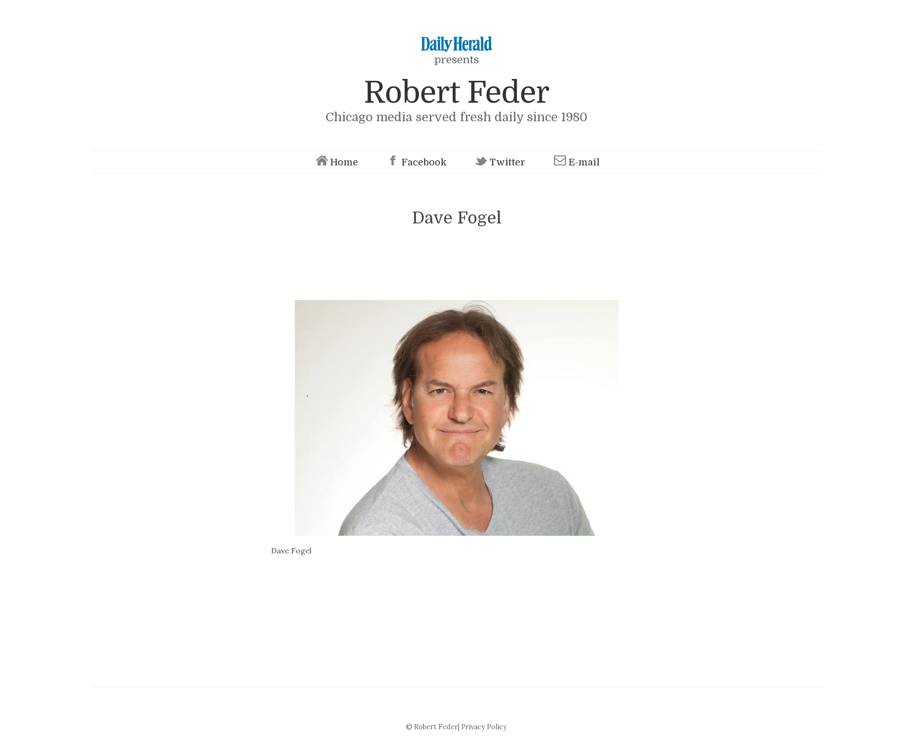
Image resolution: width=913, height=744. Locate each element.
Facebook (424, 162)
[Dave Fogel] (456, 418)
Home (344, 162)
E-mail (584, 162)
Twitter (507, 162)
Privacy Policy (484, 727)
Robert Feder (456, 92)
